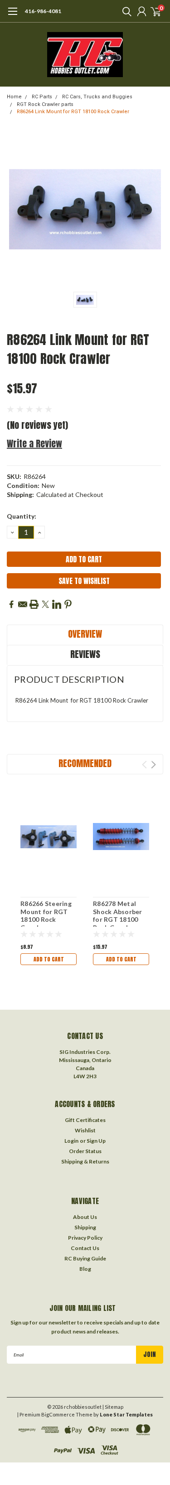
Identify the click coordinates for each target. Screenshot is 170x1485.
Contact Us (85, 1248)
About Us (85, 1217)
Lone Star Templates (126, 1414)
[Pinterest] (68, 604)
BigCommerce (58, 1414)
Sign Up (96, 1140)
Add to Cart (49, 959)
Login (71, 1140)
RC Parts (42, 97)
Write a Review (34, 444)
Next (153, 764)
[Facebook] (11, 604)
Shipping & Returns (85, 1161)
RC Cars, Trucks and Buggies (97, 97)
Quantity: (21, 516)
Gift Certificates (85, 1120)
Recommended (85, 763)
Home (14, 97)
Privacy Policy (85, 1237)
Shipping (85, 1227)
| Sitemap (112, 1407)
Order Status (85, 1151)
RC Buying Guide (85, 1258)
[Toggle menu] (12, 16)
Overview (85, 634)
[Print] (34, 604)
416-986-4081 (43, 11)
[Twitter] (45, 604)
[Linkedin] (56, 604)
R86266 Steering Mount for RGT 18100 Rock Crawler (46, 915)
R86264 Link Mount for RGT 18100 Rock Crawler (73, 112)
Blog (85, 1268)
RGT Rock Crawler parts (45, 104)
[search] (125, 11)
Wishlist (85, 1130)
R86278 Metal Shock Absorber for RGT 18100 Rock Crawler (117, 915)
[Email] (22, 604)
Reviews (85, 654)
